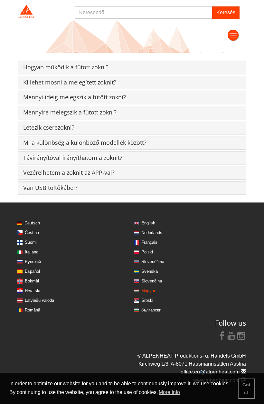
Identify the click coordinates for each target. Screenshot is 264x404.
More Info (169, 392)
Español (32, 271)
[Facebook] (222, 335)
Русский (33, 261)
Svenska (149, 271)
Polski (147, 252)
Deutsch (32, 223)
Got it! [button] (246, 388)
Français (149, 242)
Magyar (148, 290)
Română (32, 310)
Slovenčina (151, 281)
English (148, 223)
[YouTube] (231, 335)
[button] (65, 67)
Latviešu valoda (39, 300)
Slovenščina (152, 261)
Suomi (31, 242)
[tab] (132, 67)
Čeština (32, 232)
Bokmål (32, 281)
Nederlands (151, 232)
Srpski (147, 300)
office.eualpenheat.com (211, 372)
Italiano (31, 252)
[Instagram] (241, 335)
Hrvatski (32, 290)
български (151, 310)
